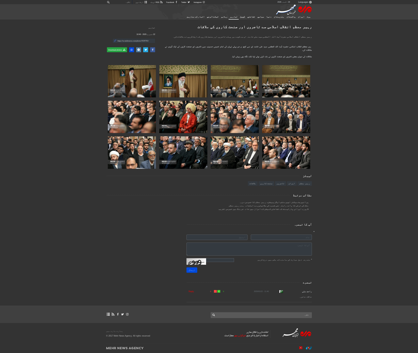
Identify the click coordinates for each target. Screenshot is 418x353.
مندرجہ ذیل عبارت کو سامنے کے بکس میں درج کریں (284, 260)
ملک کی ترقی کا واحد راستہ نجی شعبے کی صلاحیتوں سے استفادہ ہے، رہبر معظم (269, 206)
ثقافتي (251, 17)
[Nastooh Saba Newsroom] (307, 347)
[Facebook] (118, 314)
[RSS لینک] (113, 314)
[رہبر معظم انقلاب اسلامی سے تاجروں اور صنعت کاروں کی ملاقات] (183, 81)
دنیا (269, 17)
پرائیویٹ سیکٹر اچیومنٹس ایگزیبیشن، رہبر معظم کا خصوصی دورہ (274, 202)
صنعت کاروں (266, 183)
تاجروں (280, 183)
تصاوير (234, 17)
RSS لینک (155, 2)
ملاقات (252, 183)
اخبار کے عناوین (196, 17)
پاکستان (291, 17)
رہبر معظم (304, 183)
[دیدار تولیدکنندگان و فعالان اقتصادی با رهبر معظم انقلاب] (286, 81)
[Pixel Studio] (299, 347)
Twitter (184, 2)
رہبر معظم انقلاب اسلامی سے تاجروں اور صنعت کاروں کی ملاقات (255, 26)
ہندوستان (279, 17)
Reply (191, 291)
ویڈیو (224, 17)
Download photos (115, 50)
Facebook (170, 2)
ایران (301, 17)
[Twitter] (123, 314)
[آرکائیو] (108, 314)
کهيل (242, 17)
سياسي (260, 17)
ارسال (192, 270)
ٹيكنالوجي (213, 17)
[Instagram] (127, 314)
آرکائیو (140, 2)
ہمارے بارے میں (114, 331)
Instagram (198, 2)
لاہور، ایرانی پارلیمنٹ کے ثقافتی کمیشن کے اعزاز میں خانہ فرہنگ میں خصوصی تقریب (264, 209)
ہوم (309, 17)
